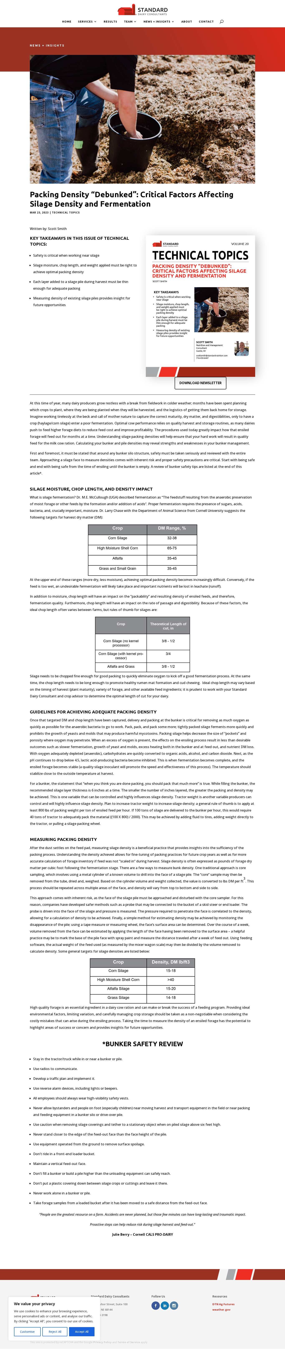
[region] (54, 1319)
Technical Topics (66, 212)
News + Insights (157, 21)
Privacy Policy (102, 1342)
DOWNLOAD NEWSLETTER (200, 383)
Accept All (81, 1332)
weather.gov (221, 1309)
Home (66, 21)
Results (110, 21)
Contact (206, 21)
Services (85, 21)
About (186, 21)
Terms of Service (128, 1342)
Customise (27, 1332)
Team (128, 21)
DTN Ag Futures (223, 1304)
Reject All (55, 1332)
